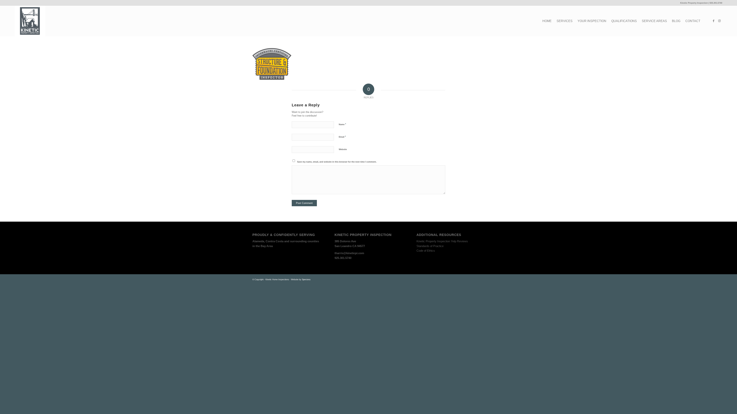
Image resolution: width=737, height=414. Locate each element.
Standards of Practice (430, 246)
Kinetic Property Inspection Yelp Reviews (442, 241)
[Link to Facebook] (713, 21)
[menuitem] (547, 21)
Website (343, 149)
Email (342, 136)
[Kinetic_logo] (30, 21)
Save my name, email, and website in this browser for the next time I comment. (337, 162)
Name (342, 124)
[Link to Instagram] (719, 21)
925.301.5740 (716, 3)
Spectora (306, 279)
